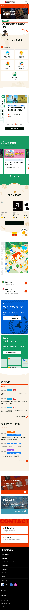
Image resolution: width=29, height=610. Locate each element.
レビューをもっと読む (11, 352)
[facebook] (11, 584)
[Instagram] (15, 584)
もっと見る (13, 128)
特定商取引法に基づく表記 (5, 603)
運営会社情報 (3, 595)
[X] (7, 584)
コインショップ (5, 565)
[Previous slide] (23, 30)
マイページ (4, 580)
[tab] (7, 124)
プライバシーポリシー (5, 600)
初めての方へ (5, 558)
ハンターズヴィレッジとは (8, 562)
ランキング (4, 569)
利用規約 (2, 592)
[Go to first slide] (26, 30)
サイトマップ (3, 590)
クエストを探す (5, 554)
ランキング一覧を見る (11, 318)
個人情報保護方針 (4, 598)
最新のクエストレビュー (7, 573)
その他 (3, 576)
